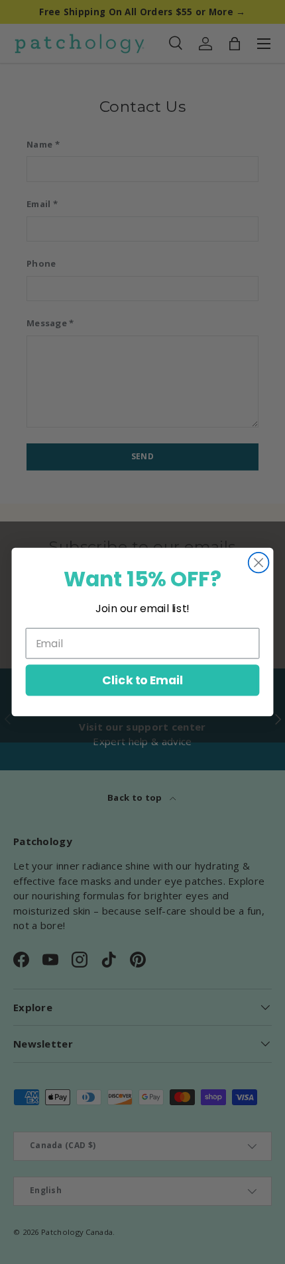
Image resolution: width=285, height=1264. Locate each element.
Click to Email (143, 680)
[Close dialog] (259, 563)
